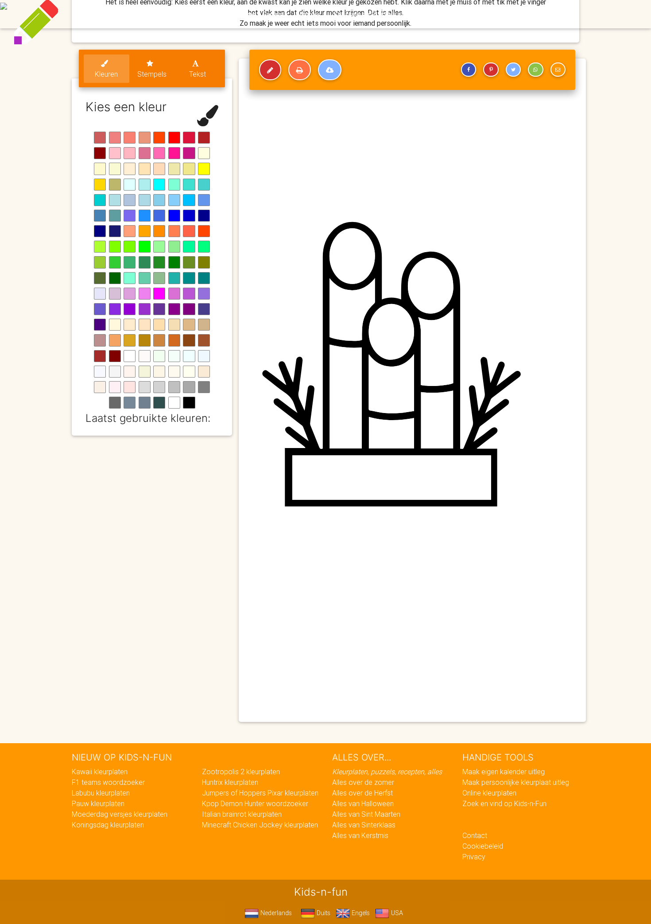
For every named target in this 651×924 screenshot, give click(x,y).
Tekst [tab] (197, 74)
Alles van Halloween (363, 803)
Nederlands (275, 913)
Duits (322, 913)
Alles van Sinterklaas (363, 824)
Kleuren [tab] (106, 74)
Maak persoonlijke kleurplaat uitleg (515, 782)
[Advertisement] (412, 651)
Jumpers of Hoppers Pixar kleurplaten (260, 792)
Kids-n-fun (131, 13)
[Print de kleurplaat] (299, 70)
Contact (474, 835)
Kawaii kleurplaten (100, 771)
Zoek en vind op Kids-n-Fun (504, 803)
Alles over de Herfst (362, 792)
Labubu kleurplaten (101, 792)
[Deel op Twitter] (513, 69)
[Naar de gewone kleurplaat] (270, 70)
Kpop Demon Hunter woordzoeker (255, 803)
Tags (504, 14)
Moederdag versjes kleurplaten (119, 814)
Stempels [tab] (152, 74)
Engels (360, 913)
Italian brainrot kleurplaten (242, 814)
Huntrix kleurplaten (230, 782)
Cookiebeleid (482, 846)
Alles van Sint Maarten (366, 814)
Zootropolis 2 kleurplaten (241, 771)
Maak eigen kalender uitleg (503, 771)
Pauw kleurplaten (98, 803)
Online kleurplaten (489, 792)
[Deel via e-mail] (558, 69)
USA (396, 913)
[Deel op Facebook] (468, 69)
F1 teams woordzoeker (108, 782)
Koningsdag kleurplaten (108, 824)
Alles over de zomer (363, 782)
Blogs (246, 14)
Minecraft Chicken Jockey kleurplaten (260, 824)
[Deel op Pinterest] (490, 69)
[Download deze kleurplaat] (329, 70)
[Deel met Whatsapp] (535, 69)
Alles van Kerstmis (360, 835)
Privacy (473, 856)
